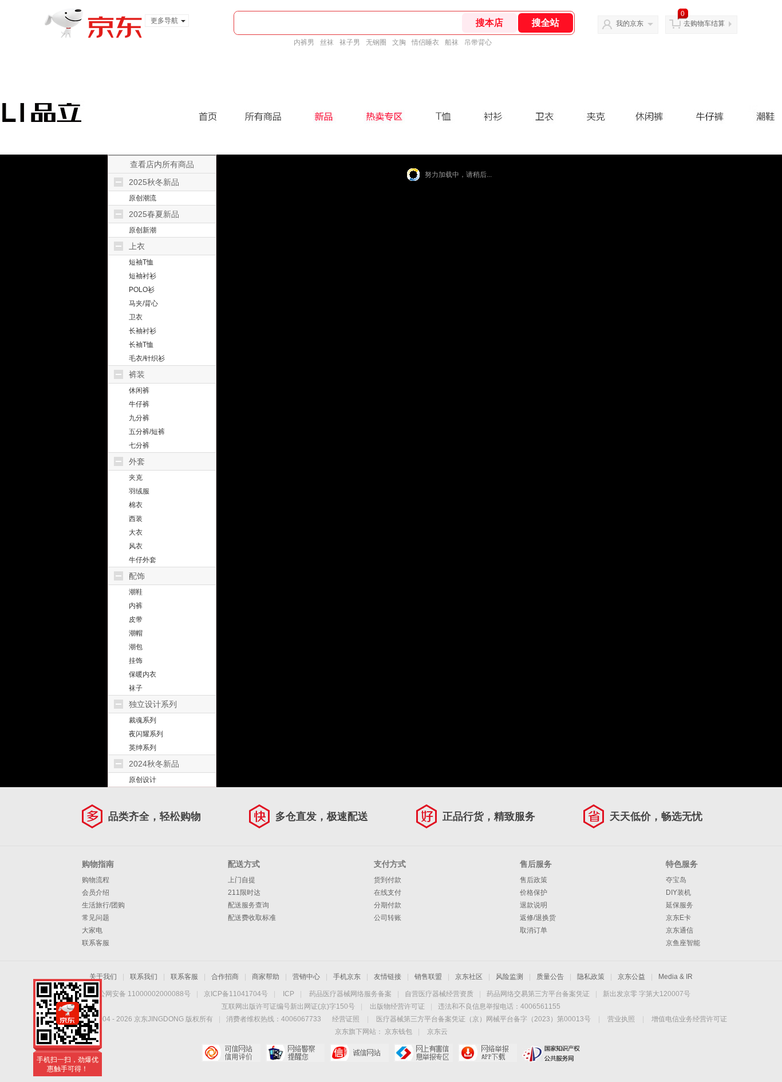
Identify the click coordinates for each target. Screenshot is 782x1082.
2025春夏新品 (154, 214)
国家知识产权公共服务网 (551, 1053)
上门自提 (241, 880)
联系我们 (143, 977)
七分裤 (139, 445)
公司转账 (387, 918)
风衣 (136, 546)
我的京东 (629, 23)
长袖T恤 (141, 345)
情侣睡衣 (425, 42)
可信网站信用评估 (231, 1053)
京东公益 (631, 977)
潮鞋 (136, 592)
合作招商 (225, 977)
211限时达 (244, 892)
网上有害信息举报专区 (423, 1053)
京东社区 (469, 977)
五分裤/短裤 (147, 432)
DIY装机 (678, 892)
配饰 (137, 576)
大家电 (92, 930)
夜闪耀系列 (146, 734)
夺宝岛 (676, 880)
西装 (136, 519)
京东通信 (679, 930)
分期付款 (387, 905)
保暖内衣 (142, 674)
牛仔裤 (139, 404)
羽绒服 (139, 491)
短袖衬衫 (142, 276)
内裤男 (304, 42)
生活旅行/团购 (103, 905)
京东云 (437, 1032)
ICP (288, 994)
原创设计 (142, 780)
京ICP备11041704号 (236, 994)
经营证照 (346, 1019)
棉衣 (136, 505)
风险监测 (509, 977)
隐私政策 (591, 977)
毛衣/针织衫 (147, 358)
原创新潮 (142, 230)
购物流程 (95, 880)
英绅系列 (142, 748)
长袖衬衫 (142, 331)
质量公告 (550, 977)
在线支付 (387, 892)
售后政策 (533, 880)
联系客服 (95, 943)
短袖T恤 (141, 262)
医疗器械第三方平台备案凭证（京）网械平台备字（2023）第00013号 (483, 1019)
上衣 (137, 246)
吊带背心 (478, 42)
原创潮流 (142, 198)
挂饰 (136, 661)
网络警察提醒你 (295, 1053)
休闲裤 (139, 390)
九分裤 (139, 418)
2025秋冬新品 (154, 182)
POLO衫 (142, 290)
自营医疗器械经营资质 (439, 994)
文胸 (399, 42)
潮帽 (136, 633)
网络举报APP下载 (487, 1053)
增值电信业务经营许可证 (689, 1019)
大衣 (136, 532)
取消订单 (533, 930)
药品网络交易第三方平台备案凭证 (538, 994)
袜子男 (349, 42)
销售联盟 (428, 977)
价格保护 (533, 892)
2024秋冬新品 (154, 763)
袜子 (136, 688)
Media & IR (675, 977)
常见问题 (95, 918)
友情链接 (387, 977)
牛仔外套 (142, 560)
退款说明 (533, 905)
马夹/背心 (143, 303)
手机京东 (347, 977)
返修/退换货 (538, 918)
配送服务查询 (248, 905)
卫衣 (136, 317)
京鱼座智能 (683, 943)
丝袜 (327, 42)
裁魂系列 (142, 720)
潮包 (136, 647)
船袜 (452, 42)
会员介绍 (95, 892)
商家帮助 (265, 977)
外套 (137, 461)
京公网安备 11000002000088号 (141, 994)
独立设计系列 (153, 704)
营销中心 (306, 977)
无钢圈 (376, 42)
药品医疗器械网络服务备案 (350, 994)
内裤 (136, 606)
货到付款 (387, 880)
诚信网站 (359, 1053)
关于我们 (103, 977)
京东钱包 (398, 1032)
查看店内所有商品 (162, 164)
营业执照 (621, 1019)
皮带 (136, 619)
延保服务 (679, 905)
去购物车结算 (704, 23)
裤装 (137, 374)
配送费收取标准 (252, 918)
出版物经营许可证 (397, 1006)
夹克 (136, 477)
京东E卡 (678, 918)
